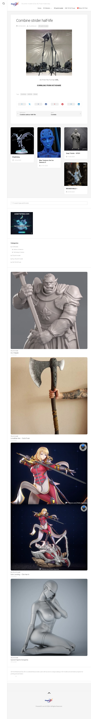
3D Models (46, 8)
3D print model (58, 8)
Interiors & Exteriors (18, 249)
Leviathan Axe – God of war (20, 438)
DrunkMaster (33, 26)
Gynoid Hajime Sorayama (19, 660)
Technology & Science (19, 252)
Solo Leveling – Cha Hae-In (20, 574)
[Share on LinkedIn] (73, 104)
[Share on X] (24, 104)
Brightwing (16, 157)
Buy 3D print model (17, 259)
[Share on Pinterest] (57, 104)
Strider (35, 94)
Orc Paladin (15, 353)
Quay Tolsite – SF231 (73, 153)
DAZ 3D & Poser (70, 8)
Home (39, 8)
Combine (23, 94)
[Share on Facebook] (41, 104)
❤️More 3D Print (82, 8)
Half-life (30, 94)
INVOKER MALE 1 (71, 188)
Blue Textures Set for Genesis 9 (46, 161)
